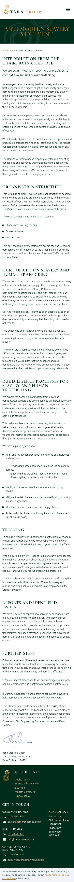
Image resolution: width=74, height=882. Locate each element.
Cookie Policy (22, 779)
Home (5, 50)
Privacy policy (22, 795)
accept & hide (9, 878)
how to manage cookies (56, 875)
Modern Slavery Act (25, 791)
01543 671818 (16, 816)
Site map (20, 787)
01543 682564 (16, 854)
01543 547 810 (16, 834)
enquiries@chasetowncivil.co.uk (26, 859)
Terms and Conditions (27, 783)
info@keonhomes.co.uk (21, 839)
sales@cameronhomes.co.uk (24, 821)
